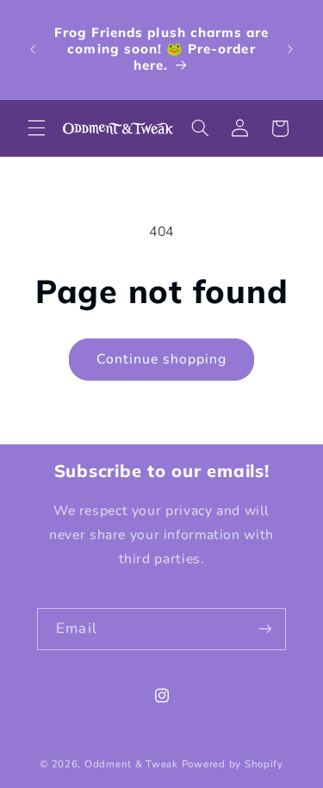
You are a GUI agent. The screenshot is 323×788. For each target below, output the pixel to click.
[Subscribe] (264, 629)
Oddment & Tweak (131, 764)
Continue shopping (161, 359)
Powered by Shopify (232, 764)
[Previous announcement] (33, 49)
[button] (36, 128)
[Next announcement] (290, 49)
